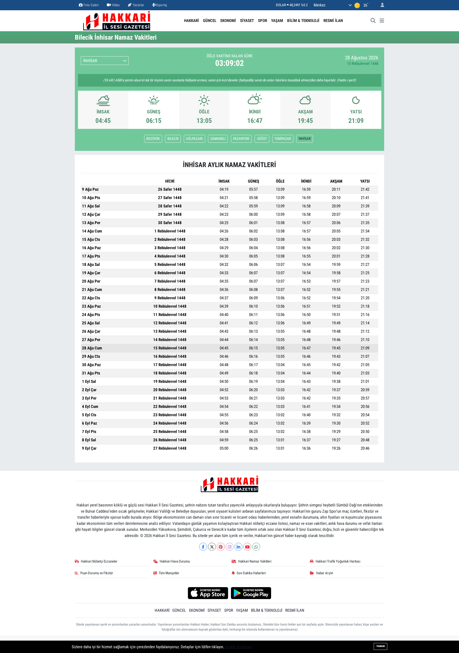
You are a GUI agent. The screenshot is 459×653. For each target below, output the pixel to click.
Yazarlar (138, 5)
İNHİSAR (305, 139)
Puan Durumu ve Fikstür (96, 573)
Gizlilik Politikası (238, 646)
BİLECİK (173, 139)
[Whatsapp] (256, 547)
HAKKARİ (191, 20)
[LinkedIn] (238, 547)
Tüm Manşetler (169, 573)
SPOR (262, 20)
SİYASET (247, 20)
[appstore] (208, 592)
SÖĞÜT (262, 139)
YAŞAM (277, 20)
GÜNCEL (209, 20)
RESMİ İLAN (333, 20)
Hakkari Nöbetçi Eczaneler (99, 561)
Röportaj (161, 5)
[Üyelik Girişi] (380, 5)
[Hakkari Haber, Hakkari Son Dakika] (116, 20)
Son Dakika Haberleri (251, 573)
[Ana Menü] (382, 21)
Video (116, 5)
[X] (212, 547)
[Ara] (373, 21)
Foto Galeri (91, 5)
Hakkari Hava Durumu (175, 561)
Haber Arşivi (324, 573)
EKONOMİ (228, 20)
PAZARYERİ (241, 139)
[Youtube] (247, 547)
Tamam (380, 646)
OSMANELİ (218, 139)
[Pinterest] (221, 547)
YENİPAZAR (282, 139)
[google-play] (251, 592)
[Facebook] (203, 547)
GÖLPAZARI (194, 139)
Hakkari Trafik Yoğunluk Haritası (338, 561)
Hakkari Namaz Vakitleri (254, 561)
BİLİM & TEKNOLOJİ (303, 20)
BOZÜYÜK (153, 139)
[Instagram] (230, 547)
